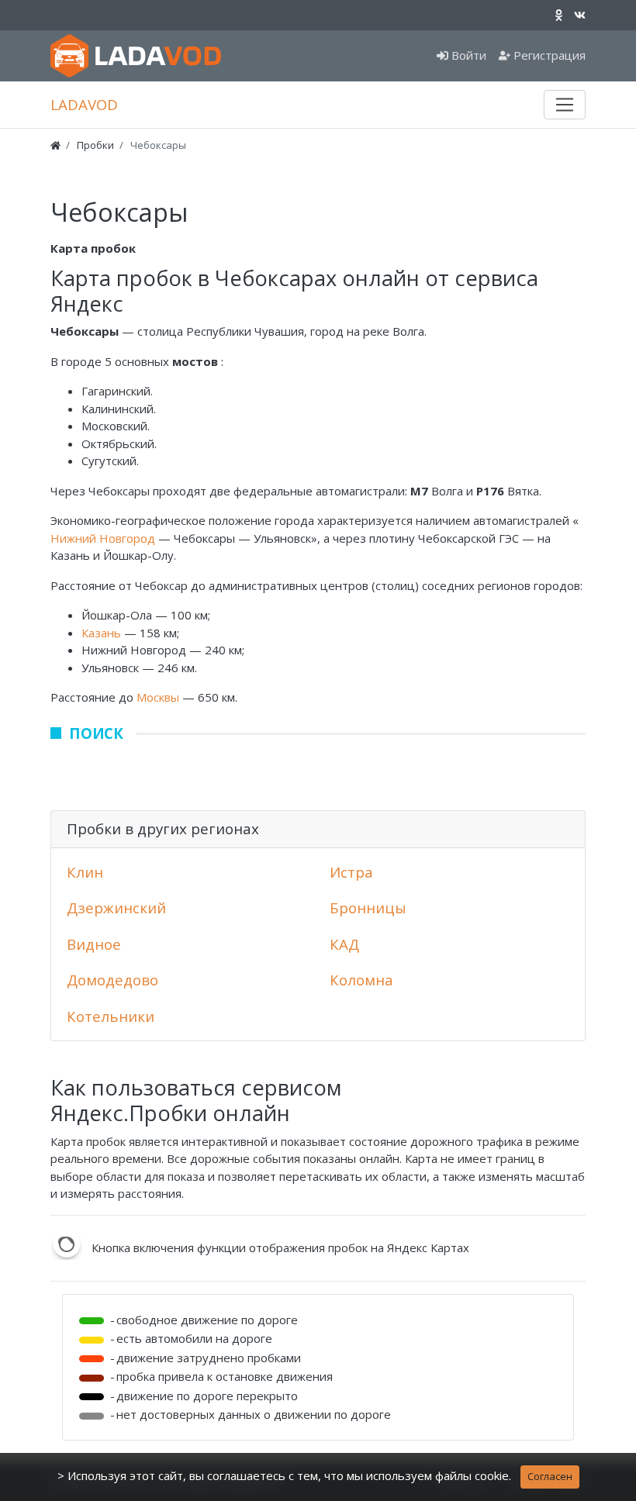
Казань (102, 632)
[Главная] (55, 145)
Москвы (159, 697)
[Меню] (565, 104)
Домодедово (112, 979)
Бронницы (368, 907)
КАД (344, 944)
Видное (94, 944)
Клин (85, 872)
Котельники (110, 1016)
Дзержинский (116, 907)
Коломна (361, 979)
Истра (351, 872)
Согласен (549, 1476)
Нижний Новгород (104, 538)
